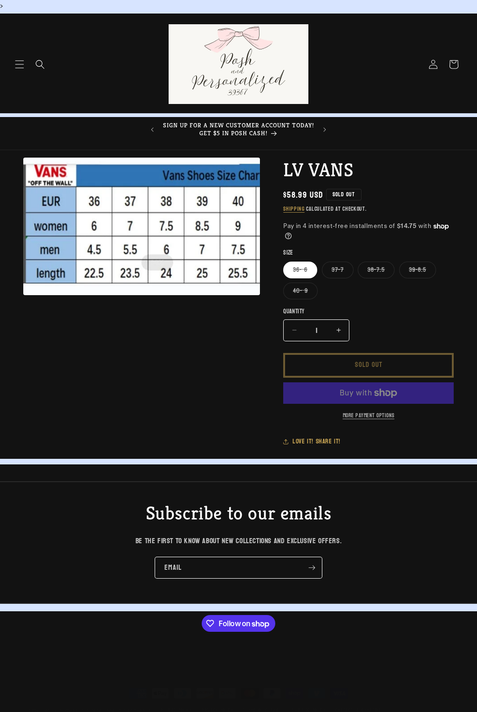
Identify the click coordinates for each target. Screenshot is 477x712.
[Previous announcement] (152, 129)
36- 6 (305, 270)
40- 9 (305, 291)
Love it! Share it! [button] (317, 441)
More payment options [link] (369, 415)
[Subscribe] (311, 568)
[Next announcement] (324, 129)
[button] (19, 64)
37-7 (343, 270)
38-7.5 (381, 270)
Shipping (294, 209)
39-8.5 (422, 270)
